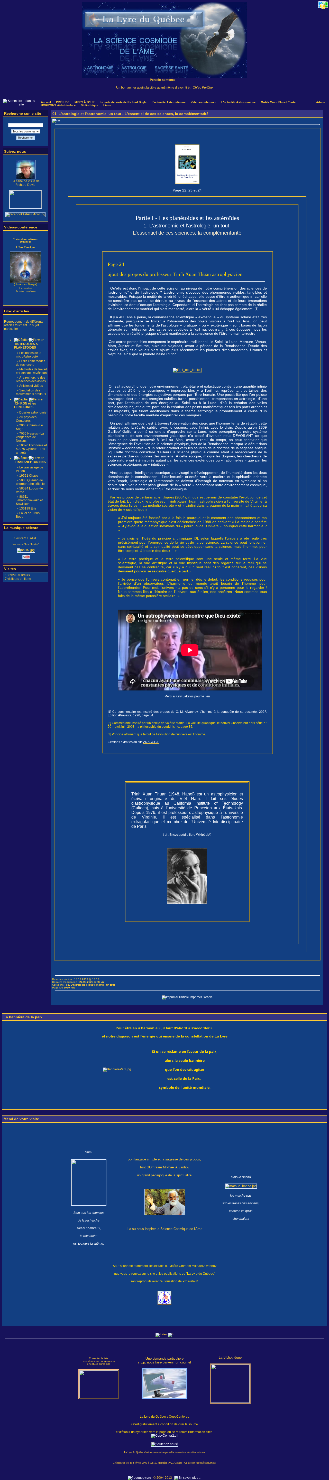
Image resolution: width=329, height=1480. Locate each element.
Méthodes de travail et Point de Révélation (31, 371)
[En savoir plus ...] (188, 1477)
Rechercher (25, 137)
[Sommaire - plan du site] (19, 104)
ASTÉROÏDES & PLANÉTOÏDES (26, 345)
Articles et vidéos (31, 386)
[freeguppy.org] (140, 1477)
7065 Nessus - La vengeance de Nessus (30, 437)
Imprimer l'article (201, 997)
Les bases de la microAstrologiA (28, 354)
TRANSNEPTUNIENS (30, 462)
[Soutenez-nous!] (164, 1444)
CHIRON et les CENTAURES (25, 405)
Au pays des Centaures (26, 418)
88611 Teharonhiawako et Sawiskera (29, 500)
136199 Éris (27, 508)
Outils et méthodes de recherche (30, 363)
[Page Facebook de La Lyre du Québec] (25, 207)
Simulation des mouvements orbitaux (31, 392)
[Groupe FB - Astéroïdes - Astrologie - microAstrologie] (25, 214)
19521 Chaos (28, 475)
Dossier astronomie (33, 412)
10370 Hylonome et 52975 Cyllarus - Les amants (31, 449)
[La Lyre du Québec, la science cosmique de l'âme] (164, 77)
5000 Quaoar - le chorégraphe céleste (30, 482)
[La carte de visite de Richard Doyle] (25, 178)
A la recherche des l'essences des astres (31, 379)
